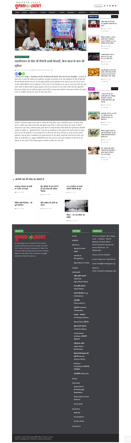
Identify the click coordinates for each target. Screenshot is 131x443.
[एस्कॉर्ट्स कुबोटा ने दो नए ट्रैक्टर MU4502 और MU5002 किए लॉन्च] (94, 60)
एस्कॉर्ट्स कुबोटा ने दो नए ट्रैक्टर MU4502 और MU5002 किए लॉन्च (107, 57)
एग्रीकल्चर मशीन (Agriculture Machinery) (79, 346)
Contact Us (94, 12)
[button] (37, 12)
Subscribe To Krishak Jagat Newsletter (79, 389)
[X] (19, 73)
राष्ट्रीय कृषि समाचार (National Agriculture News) (81, 279)
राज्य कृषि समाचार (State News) (22, 57)
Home (17, 12)
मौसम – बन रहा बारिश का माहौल (76, 216)
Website (77, 412)
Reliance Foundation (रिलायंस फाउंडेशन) (81, 366)
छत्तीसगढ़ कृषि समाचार (39, 70)
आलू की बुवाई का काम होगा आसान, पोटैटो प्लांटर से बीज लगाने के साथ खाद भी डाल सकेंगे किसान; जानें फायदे (108, 73)
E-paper (43, 12)
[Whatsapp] (23, 73)
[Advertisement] (50, 108)
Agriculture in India (81, 263)
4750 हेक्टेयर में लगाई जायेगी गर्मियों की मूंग (75, 187)
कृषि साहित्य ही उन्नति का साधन (49, 204)
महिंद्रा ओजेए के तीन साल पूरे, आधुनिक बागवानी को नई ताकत (109, 24)
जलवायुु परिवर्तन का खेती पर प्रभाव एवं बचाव (23, 187)
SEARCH (24, 12)
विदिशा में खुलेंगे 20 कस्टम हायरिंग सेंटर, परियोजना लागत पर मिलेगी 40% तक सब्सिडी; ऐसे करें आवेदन (108, 40)
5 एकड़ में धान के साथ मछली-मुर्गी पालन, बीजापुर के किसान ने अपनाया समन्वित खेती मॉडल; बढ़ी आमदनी (108, 98)
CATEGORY (52, 12)
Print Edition (79, 417)
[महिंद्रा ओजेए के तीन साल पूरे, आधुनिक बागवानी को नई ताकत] (94, 27)
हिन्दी (101, 5)
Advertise (82, 12)
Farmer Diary (79, 421)
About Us (33, 12)
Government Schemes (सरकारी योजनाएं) (80, 336)
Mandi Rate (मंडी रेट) (81, 322)
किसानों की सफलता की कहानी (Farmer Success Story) (81, 356)
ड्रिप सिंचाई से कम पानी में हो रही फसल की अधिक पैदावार (49, 189)
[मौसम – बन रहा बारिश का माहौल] (76, 201)
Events (62, 12)
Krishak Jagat (49, 70)
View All (114, 16)
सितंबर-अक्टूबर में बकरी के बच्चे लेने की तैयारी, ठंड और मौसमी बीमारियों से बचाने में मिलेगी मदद (108, 134)
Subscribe (70, 12)
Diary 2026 (78, 404)
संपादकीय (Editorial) (81, 373)
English (96, 5)
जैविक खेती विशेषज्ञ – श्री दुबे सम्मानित (23, 204)
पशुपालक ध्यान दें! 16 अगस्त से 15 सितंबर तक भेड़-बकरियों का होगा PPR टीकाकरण (108, 116)
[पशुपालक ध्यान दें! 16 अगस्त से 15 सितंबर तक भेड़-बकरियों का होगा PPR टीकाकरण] (94, 119)
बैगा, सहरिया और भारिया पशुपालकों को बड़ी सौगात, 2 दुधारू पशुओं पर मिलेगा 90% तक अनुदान (108, 151)
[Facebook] (16, 73)
